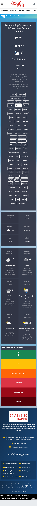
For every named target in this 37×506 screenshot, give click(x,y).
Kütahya (17, 168)
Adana (14, 94)
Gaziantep (22, 137)
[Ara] (34, 4)
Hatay (19, 144)
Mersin (25, 172)
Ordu (16, 180)
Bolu (24, 117)
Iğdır (25, 144)
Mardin (18, 172)
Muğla (11, 176)
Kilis (18, 160)
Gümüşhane (22, 141)
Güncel (13, 11)
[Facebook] (10, 454)
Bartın (25, 109)
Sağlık (22, 486)
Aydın (11, 109)
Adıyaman (22, 94)
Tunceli (25, 195)
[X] (13, 454)
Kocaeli (26, 164)
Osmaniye (24, 180)
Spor (28, 11)
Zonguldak (21, 203)
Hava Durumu (26, 463)
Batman (10, 113)
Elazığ (10, 133)
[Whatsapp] (23, 454)
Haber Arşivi (25, 477)
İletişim (33, 488)
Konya (10, 168)
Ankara (26, 102)
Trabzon (17, 195)
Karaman (10, 156)
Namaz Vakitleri (10, 467)
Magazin (4, 488)
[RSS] (27, 454)
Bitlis (18, 117)
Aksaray (10, 102)
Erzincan (17, 133)
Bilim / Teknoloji (13, 488)
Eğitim (27, 486)
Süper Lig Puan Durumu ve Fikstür (8, 472)
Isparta (11, 148)
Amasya (18, 102)
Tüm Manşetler (26, 471)
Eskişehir (13, 137)
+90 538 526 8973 (20, 443)
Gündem (4, 11)
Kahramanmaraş (14, 152)
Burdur (10, 121)
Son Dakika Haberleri (11, 477)
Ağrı (24, 98)
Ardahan (18, 106)
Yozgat (13, 203)
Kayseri (11, 160)
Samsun (24, 183)
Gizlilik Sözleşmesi (24, 488)
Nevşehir (24, 176)
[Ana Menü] (2, 4)
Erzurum (25, 133)
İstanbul (18, 148)
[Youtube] (20, 454)
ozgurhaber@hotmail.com (20, 447)
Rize (10, 183)
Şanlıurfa (12, 187)
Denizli (25, 125)
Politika (21, 11)
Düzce (19, 129)
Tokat (10, 195)
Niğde (10, 180)
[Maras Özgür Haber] (17, 4)
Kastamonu (25, 156)
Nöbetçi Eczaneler (11, 463)
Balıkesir (17, 109)
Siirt (19, 187)
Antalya (10, 106)
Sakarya (17, 183)
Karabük (24, 152)
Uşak (12, 199)
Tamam (33, 498)
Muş (17, 176)
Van (17, 199)
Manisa (11, 172)
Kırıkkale (24, 160)
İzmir (25, 148)
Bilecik (26, 113)
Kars (17, 156)
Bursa (17, 121)
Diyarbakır (11, 129)
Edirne (26, 129)
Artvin (26, 106)
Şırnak (17, 191)
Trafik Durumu (26, 467)
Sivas (10, 191)
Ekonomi (24, 483)
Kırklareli (10, 164)
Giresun (13, 141)
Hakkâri (12, 144)
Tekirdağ (24, 191)
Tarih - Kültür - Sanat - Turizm (11, 486)
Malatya (25, 168)
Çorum (18, 125)
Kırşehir (18, 164)
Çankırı (11, 125)
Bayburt (18, 113)
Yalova (24, 199)
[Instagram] (16, 454)
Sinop (25, 187)
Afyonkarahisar (15, 98)
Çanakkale (25, 121)
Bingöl (12, 117)
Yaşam (32, 486)
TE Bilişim (23, 491)
